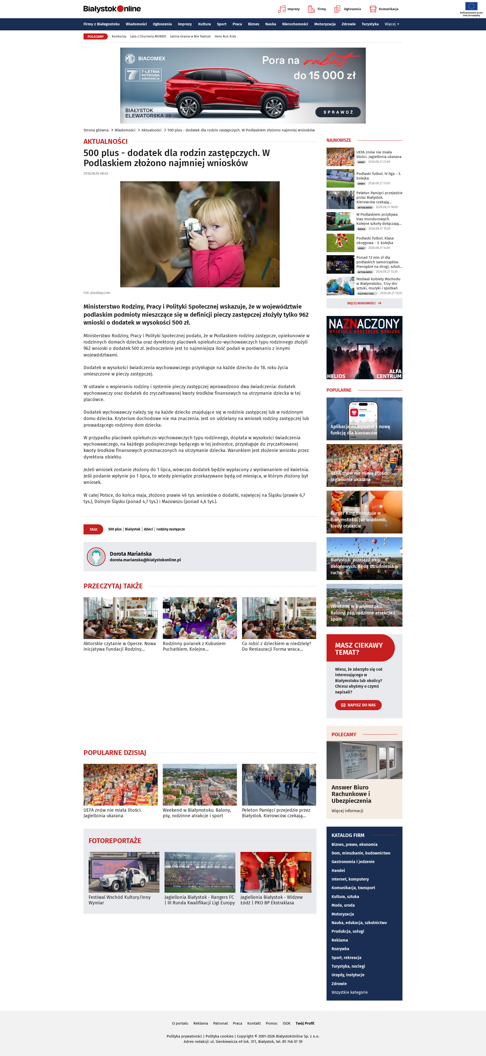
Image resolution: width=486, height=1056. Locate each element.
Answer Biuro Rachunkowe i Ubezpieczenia (351, 794)
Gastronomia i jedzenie (353, 861)
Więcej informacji (347, 810)
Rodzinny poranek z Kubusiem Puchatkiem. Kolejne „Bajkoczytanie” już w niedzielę (195, 646)
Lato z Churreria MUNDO (148, 36)
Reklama (340, 940)
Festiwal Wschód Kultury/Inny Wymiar (120, 900)
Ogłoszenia (352, 9)
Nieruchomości (295, 24)
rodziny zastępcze (170, 529)
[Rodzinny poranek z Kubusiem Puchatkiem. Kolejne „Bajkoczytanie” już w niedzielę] (200, 618)
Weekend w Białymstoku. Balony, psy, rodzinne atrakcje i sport (197, 813)
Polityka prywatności (184, 1036)
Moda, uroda (343, 905)
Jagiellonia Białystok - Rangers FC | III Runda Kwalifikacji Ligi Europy (200, 900)
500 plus (115, 529)
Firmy (322, 9)
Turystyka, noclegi (348, 966)
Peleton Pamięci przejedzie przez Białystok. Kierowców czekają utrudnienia (276, 813)
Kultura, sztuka (345, 896)
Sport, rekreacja (346, 957)
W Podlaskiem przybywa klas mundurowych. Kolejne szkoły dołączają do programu (377, 219)
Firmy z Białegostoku (102, 24)
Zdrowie (349, 24)
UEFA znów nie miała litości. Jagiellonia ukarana (112, 813)
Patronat (220, 1023)
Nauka (270, 24)
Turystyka (370, 24)
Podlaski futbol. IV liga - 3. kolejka (378, 176)
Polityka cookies (219, 1036)
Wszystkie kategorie (350, 992)
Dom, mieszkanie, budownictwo (361, 853)
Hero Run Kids (225, 36)
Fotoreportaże (115, 840)
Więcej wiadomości (361, 303)
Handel (338, 870)
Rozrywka (340, 948)
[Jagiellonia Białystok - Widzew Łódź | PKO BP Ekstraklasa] (275, 872)
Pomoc (272, 1023)
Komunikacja (388, 9)
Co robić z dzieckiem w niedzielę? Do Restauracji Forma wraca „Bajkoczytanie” (276, 646)
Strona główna (96, 130)
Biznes (253, 24)
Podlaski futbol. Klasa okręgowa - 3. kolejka (375, 240)
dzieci (148, 529)
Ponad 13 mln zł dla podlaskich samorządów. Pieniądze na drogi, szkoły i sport (378, 262)
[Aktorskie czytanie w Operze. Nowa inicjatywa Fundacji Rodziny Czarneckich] (121, 618)
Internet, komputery (350, 879)
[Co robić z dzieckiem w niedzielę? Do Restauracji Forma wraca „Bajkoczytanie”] (279, 618)
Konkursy (119, 36)
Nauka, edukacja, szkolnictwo (359, 922)
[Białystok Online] (112, 9)
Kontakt (254, 1023)
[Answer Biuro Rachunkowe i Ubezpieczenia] (364, 760)
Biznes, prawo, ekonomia (355, 844)
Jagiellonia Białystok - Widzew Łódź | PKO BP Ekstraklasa (271, 900)
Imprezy (294, 9)
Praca (237, 24)
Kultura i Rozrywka (368, 293)
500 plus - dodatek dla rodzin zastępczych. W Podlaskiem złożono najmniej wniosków (241, 130)
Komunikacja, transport (353, 887)
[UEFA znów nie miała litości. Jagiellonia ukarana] (121, 785)
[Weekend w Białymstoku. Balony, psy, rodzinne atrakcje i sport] (200, 785)
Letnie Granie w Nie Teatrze (190, 36)
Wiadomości (136, 24)
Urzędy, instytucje (348, 974)
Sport (222, 24)
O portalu (180, 1023)
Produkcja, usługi (348, 931)
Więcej (390, 24)
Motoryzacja (325, 24)
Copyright (245, 1036)
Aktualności (151, 130)
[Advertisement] (200, 700)
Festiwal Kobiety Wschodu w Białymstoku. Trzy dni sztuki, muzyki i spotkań (378, 283)
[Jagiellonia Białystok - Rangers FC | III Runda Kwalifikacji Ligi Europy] (200, 872)
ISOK (287, 1023)
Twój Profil (305, 1023)
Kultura (204, 24)
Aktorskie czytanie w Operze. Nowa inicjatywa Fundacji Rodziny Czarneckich (120, 646)
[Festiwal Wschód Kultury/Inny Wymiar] (124, 872)
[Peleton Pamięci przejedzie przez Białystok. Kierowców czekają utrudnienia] (279, 785)
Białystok (132, 529)
